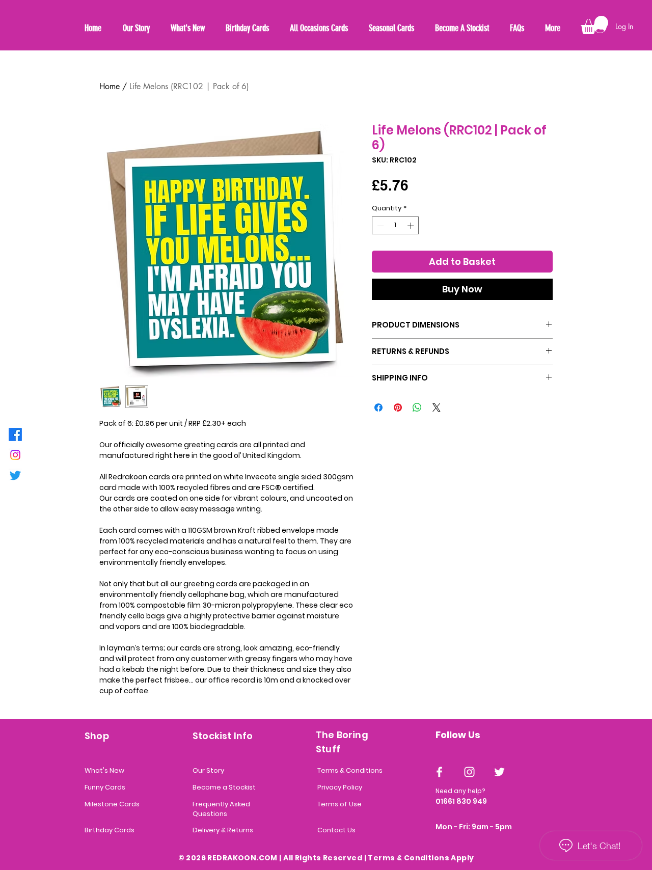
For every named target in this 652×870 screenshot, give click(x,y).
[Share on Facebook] (378, 407)
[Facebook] (15, 434)
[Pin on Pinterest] (398, 407)
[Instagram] (15, 454)
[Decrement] (379, 225)
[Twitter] (15, 475)
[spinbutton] (395, 225)
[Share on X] (436, 407)
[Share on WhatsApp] (417, 407)
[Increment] (411, 225)
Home (109, 86)
